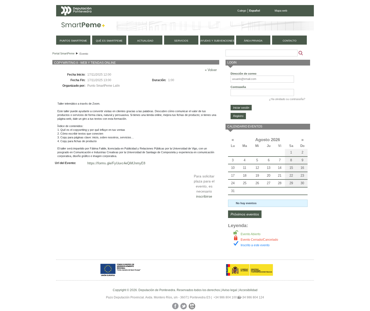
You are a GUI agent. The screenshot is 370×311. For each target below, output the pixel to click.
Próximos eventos (245, 214)
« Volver (211, 70)
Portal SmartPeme (63, 53)
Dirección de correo (243, 73)
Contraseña (238, 86)
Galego (241, 10)
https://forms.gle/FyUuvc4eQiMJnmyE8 (116, 163)
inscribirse (204, 196)
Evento (84, 53)
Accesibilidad (248, 290)
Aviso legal (229, 290)
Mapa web (281, 10)
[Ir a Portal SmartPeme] (83, 25)
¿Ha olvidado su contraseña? (287, 99)
